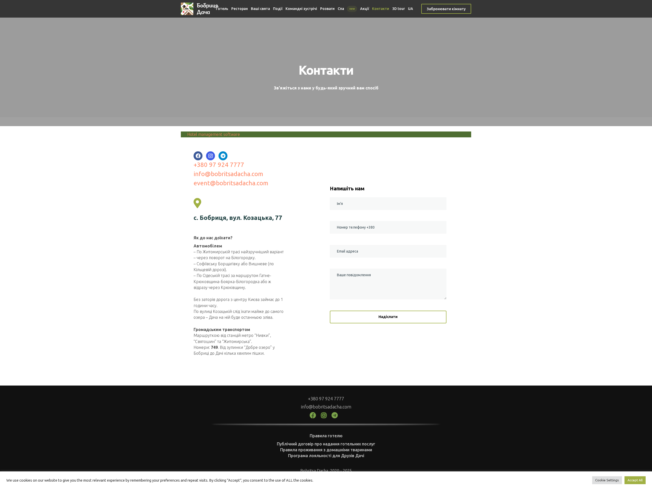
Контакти (380, 9)
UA (410, 9)
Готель (222, 9)
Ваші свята (260, 9)
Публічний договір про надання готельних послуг (326, 444)
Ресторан (239, 9)
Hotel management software (213, 134)
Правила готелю (326, 435)
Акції (364, 9)
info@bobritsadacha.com (228, 173)
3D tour (398, 9)
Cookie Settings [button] (607, 480)
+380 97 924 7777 (219, 164)
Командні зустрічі (301, 9)
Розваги (327, 9)
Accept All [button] (635, 480)
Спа (346, 9)
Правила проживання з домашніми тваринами (326, 449)
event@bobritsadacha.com (231, 183)
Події (277, 9)
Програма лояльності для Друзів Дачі (326, 455)
